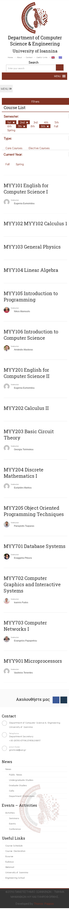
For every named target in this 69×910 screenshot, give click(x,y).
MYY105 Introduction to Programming (31, 296)
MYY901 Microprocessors (33, 661)
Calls (11, 790)
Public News (15, 774)
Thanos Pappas (44, 903)
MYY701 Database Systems (35, 546)
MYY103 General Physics (32, 247)
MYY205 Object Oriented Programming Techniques (34, 511)
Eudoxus (9, 861)
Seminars (14, 818)
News (8, 768)
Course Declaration (15, 850)
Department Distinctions (21, 795)
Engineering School (15, 877)
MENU (5, 89)
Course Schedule (14, 845)
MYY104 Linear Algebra (31, 270)
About (19, 57)
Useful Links (41, 57)
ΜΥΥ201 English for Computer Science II (26, 373)
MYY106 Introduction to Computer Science (31, 334)
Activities (10, 812)
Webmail (9, 866)
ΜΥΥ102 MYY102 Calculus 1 (35, 223)
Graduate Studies (18, 785)
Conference (15, 828)
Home (10, 57)
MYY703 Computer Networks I (25, 625)
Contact (29, 57)
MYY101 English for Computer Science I (26, 188)
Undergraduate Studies (21, 779)
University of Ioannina (16, 872)
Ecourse (9, 856)
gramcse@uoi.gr (17, 749)
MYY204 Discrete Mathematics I (23, 472)
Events (12, 823)
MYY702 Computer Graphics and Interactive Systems (32, 584)
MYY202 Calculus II (26, 408)
